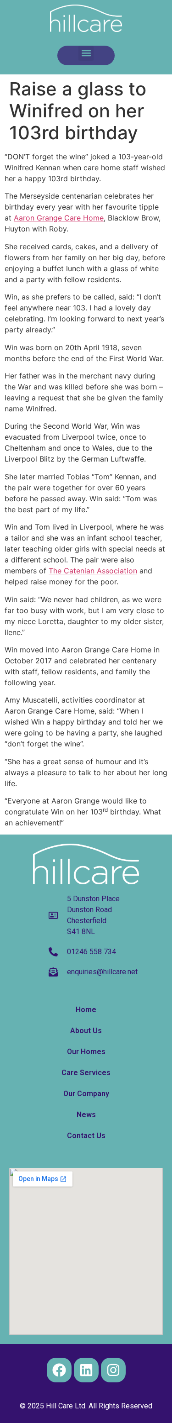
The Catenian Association (93, 570)
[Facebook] (59, 1370)
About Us (86, 1030)
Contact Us (86, 1135)
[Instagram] (113, 1370)
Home (86, 1009)
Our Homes (86, 1051)
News (86, 1114)
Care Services (86, 1072)
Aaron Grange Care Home (59, 217)
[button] (86, 53)
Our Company (86, 1093)
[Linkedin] (86, 1370)
